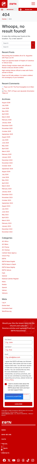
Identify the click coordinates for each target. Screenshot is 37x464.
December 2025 (7, 125)
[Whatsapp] (18, 460)
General (4, 276)
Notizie (4, 284)
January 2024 (6, 191)
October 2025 (6, 131)
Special (4, 287)
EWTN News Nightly (8, 267)
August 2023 (6, 206)
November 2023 (7, 197)
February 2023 (6, 223)
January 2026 (6, 122)
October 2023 (6, 200)
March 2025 (6, 151)
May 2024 (5, 180)
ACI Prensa (5, 247)
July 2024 (5, 174)
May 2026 (5, 111)
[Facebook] (4, 460)
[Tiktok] (28, 460)
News (4, 281)
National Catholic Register (10, 278)
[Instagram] (33, 460)
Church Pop (6, 255)
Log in (4, 302)
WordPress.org (6, 311)
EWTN (4, 258)
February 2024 (6, 189)
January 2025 (6, 157)
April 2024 (5, 183)
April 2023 (5, 217)
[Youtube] (14, 460)
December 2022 (7, 229)
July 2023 (5, 209)
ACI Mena (5, 244)
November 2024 (7, 163)
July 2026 (5, 105)
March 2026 (6, 117)
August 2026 (6, 102)
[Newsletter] (2, 9)
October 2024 (6, 166)
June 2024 (5, 177)
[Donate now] (21, 9)
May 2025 (5, 145)
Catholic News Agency (9, 253)
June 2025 (5, 143)
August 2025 (6, 137)
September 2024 (7, 168)
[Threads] (23, 460)
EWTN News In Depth (9, 264)
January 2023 (6, 226)
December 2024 (7, 160)
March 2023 (6, 220)
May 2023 (5, 214)
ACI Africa (5, 241)
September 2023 (7, 203)
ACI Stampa (6, 250)
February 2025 (6, 154)
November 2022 (7, 232)
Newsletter (10, 9)
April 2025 (5, 148)
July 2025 (5, 140)
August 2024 (6, 171)
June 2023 (5, 212)
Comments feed (7, 308)
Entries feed (6, 305)
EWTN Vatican (6, 270)
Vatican (4, 290)
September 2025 (7, 134)
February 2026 (6, 120)
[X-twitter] (9, 460)
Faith (3, 273)
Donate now (28, 9)
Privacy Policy (9, 380)
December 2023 (7, 194)
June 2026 (5, 108)
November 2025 (7, 128)
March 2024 (6, 186)
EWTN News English (8, 261)
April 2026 (5, 114)
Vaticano (4, 293)
